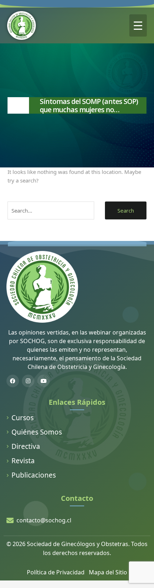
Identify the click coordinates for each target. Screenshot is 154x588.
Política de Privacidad (56, 572)
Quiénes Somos (36, 432)
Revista (23, 460)
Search (125, 210)
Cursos (22, 417)
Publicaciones (33, 475)
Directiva (25, 446)
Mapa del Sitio (108, 572)
